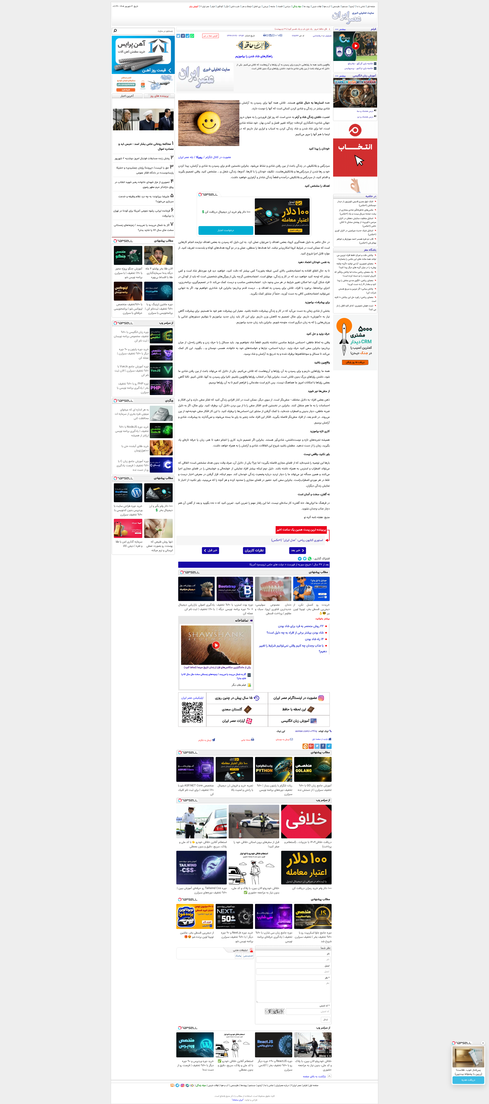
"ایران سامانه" (238, 1100)
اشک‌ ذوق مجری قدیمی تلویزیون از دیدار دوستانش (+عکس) (356, 203)
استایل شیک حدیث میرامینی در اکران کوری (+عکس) (355, 232)
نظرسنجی (336, 6)
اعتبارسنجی (248, 956)
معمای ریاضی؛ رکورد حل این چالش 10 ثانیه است (355, 299)
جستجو (345, 6)
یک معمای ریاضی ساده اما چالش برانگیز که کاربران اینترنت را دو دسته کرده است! (355, 274)
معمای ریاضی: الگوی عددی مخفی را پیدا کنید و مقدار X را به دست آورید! (356, 282)
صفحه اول (371, 6)
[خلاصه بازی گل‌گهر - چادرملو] (355, 46)
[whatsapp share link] (192, 36)
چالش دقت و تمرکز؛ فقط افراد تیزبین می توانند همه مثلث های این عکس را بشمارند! (356, 257)
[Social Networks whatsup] (310, 559)
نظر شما (325, 948)
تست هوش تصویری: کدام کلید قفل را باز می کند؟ (356, 307)
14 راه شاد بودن (314, 639)
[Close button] (483, 1043)
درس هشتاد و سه (365, 111)
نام (328, 954)
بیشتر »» (340, 29)
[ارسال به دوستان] (267, 35)
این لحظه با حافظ (294, 709)
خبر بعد (295, 550)
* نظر (327, 978)
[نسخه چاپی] (264, 35)
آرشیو (352, 6)
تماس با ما (361, 6)
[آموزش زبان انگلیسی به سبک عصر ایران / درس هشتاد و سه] (355, 93)
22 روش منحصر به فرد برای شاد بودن (301, 626)
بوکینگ (238, 956)
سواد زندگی (297, 6)
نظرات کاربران (254, 550)
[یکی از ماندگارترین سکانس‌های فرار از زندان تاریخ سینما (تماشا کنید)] (216, 645)
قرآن (226, 6)
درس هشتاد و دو (365, 117)
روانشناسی (317, 35)
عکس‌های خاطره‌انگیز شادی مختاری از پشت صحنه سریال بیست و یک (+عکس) (357, 212)
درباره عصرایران (282, 1085)
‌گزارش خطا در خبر (210, 36)
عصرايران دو (327, 35)
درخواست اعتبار (226, 230)
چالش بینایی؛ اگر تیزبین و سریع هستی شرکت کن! (357, 290)
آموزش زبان (193, 6)
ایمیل (327, 966)
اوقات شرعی (316, 6)
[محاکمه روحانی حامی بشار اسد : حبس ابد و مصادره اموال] (143, 119)
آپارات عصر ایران (233, 721)
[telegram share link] (187, 36)
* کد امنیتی (325, 1005)
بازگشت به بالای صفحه (315, 1077)
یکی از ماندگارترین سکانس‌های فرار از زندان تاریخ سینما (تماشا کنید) (217, 667)
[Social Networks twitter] (305, 559)
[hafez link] (254, 45)
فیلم (213, 6)
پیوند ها (307, 6)
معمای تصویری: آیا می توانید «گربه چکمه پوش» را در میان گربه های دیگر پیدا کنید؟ (356, 265)
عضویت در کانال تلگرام (218, 157)
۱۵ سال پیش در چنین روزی (234, 698)
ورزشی (265, 6)
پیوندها (244, 1085)
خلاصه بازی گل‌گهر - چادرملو (361, 64)
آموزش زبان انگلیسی (295, 721)
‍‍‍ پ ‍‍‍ (277, 35)
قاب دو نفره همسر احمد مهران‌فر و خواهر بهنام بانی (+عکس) (356, 241)
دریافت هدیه (468, 1080)
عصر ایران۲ (296, 1085)
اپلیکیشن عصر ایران (192, 698)
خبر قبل (212, 550)
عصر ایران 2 (205, 6)
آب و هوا (327, 6)
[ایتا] (305, 746)
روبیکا (199, 157)
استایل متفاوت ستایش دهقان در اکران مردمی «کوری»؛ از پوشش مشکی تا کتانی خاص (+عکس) (357, 222)
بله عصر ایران (185, 157)
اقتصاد (280, 6)
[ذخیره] (270, 35)
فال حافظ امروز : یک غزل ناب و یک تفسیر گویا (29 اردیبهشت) (301, 29)
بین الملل (257, 6)
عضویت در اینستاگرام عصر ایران (295, 698)
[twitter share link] (178, 36)
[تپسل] (200, 194)
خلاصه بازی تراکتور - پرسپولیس (359, 68)
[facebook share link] (183, 36)
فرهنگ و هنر (246, 6)
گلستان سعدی (232, 709)
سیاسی (288, 6)
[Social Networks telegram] (300, 559)
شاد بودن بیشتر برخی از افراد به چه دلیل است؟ (295, 632)
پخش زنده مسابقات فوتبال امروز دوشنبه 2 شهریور (142, 158)
